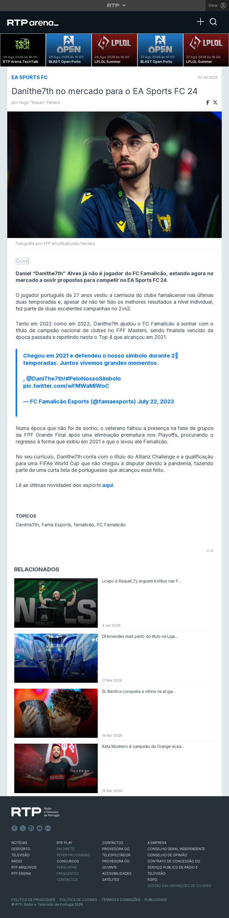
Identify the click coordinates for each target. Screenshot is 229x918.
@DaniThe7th (45, 378)
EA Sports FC (29, 77)
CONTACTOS (112, 843)
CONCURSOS (68, 861)
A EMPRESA (156, 843)
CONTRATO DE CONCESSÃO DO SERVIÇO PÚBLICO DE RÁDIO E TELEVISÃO (173, 867)
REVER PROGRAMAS (73, 855)
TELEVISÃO (20, 855)
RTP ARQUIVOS (24, 867)
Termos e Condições (120, 900)
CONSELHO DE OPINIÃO (167, 855)
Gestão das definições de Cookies (179, 886)
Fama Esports (56, 524)
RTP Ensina (21, 873)
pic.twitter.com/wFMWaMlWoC (66, 385)
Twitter (23, 828)
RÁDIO (16, 861)
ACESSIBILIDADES (117, 873)
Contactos (67, 879)
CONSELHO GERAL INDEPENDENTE (176, 849)
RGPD (152, 879)
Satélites (110, 879)
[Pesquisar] (213, 26)
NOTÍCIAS (19, 843)
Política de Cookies (78, 900)
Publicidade (156, 900)
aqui (107, 485)
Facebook (14, 828)
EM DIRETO (66, 849)
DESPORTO (20, 849)
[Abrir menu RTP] (114, 5)
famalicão (84, 524)
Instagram (31, 828)
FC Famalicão (111, 524)
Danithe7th (27, 524)
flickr (48, 828)
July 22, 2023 (155, 401)
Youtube (40, 828)
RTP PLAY (64, 843)
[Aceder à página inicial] (38, 22)
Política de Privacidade (33, 900)
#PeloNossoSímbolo (93, 378)
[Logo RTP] (35, 812)
